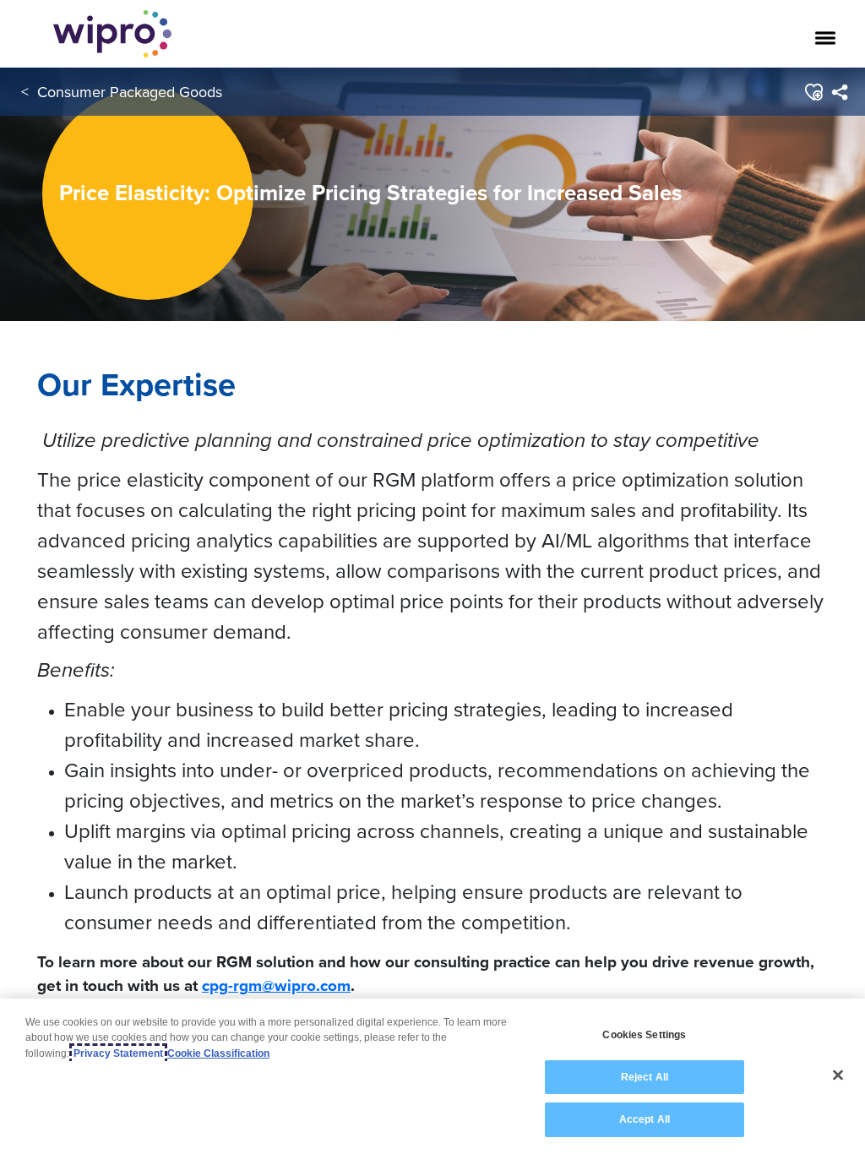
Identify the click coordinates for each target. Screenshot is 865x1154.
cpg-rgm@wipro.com (276, 985)
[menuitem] (839, 92)
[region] (432, 1076)
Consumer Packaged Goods (129, 91)
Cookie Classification (218, 1053)
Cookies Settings (644, 1035)
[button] (813, 92)
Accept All (644, 1119)
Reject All (644, 1077)
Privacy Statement (118, 1053)
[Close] (838, 1075)
